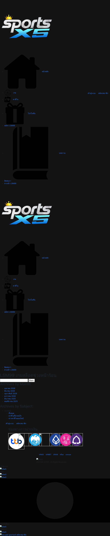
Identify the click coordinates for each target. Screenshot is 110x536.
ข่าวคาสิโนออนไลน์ (16, 418)
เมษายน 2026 (9, 388)
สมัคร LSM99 (9, 125)
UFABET (48, 454)
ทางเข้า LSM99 (10, 183)
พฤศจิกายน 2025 (11, 401)
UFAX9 (55, 454)
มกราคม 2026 (10, 396)
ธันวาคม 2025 (10, 399)
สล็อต (62, 454)
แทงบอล (68, 454)
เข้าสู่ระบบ (91, 93)
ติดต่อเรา (7, 181)
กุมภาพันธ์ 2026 (10, 393)
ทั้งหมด (11, 413)
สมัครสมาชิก (103, 93)
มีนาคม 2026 (9, 391)
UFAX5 (41, 454)
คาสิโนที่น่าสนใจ (15, 416)
